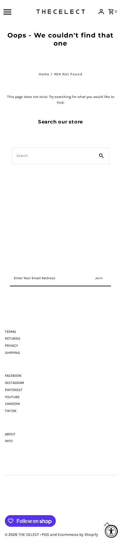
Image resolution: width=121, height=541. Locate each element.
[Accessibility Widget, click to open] (111, 531)
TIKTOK (10, 411)
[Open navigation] (18, 12)
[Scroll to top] (107, 524)
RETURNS (12, 338)
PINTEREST (14, 390)
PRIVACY (11, 346)
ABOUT (10, 434)
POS (45, 534)
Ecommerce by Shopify (78, 534)
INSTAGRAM (14, 383)
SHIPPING (12, 353)
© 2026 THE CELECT (22, 534)
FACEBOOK (13, 376)
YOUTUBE (12, 397)
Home (44, 74)
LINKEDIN (12, 404)
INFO (9, 441)
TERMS (10, 332)
